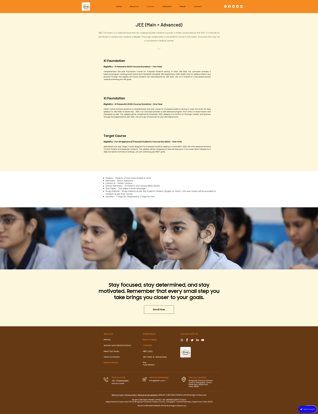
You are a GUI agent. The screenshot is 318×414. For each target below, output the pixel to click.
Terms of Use (117, 395)
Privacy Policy (131, 395)
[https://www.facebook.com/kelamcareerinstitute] (187, 340)
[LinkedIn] (237, 6)
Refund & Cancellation (148, 395)
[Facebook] (229, 6)
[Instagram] (225, 6)
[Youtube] (241, 6)
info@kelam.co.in (157, 381)
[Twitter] (233, 6)
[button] (183, 6)
